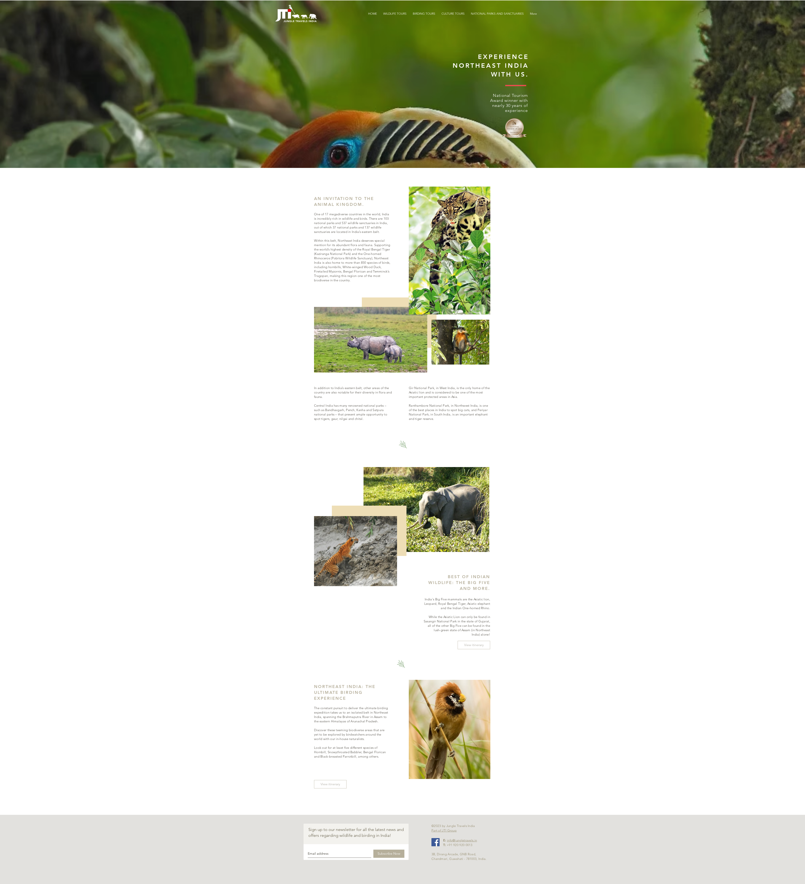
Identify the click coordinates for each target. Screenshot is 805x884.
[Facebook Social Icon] (435, 842)
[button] (497, 14)
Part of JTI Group (444, 830)
